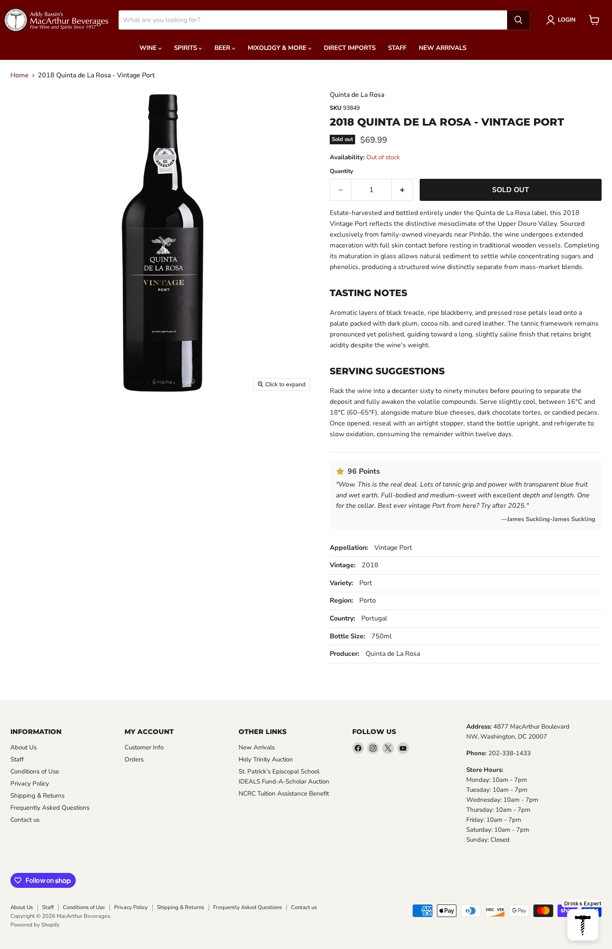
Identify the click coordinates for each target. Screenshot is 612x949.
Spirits (186, 48)
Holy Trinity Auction (266, 759)
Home (19, 75)
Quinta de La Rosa (357, 94)
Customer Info (144, 747)
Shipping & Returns (37, 795)
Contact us (25, 820)
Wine (148, 48)
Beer (223, 48)
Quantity (341, 171)
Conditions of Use (34, 771)
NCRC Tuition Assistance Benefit (284, 793)
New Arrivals (442, 48)
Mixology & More (278, 48)
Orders (134, 759)
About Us (23, 747)
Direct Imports (350, 48)
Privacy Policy (29, 783)
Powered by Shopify (35, 925)
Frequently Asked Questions (50, 807)
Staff (397, 48)
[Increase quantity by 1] (402, 190)
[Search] (518, 20)
